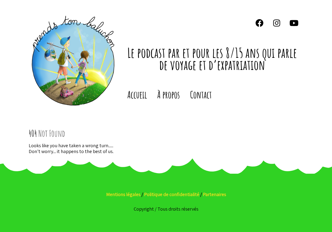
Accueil (137, 94)
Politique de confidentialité (171, 194)
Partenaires (214, 194)
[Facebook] (260, 23)
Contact (201, 94)
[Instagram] (277, 23)
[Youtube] (294, 23)
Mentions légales (123, 194)
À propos (168, 94)
